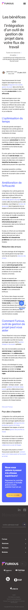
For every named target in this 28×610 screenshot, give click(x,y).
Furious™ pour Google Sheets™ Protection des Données (14, 601)
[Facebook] (24, 511)
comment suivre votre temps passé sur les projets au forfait (14, 454)
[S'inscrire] (24, 524)
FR (22, 564)
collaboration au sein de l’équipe (11, 445)
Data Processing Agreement (14, 599)
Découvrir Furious (7, 407)
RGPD (14, 595)
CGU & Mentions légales (14, 597)
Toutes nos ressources (13, 52)
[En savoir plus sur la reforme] (22, 309)
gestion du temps (14, 425)
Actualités (13, 55)
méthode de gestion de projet (11, 199)
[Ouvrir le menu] (24, 4)
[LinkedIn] (19, 511)
